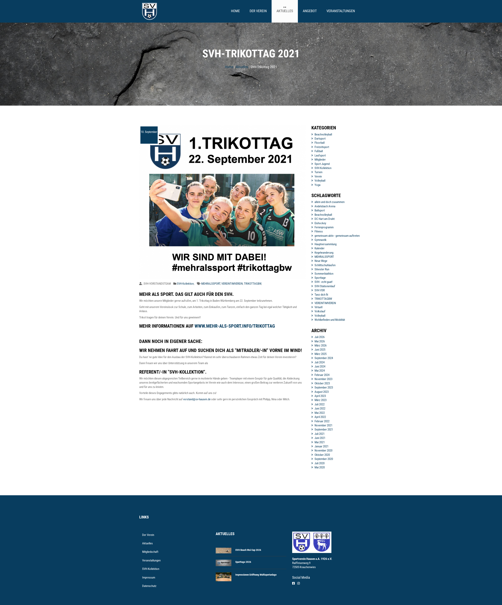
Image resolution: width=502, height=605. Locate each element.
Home (235, 11)
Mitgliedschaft (150, 552)
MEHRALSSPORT (210, 283)
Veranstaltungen (340, 11)
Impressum (148, 577)
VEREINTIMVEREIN (232, 283)
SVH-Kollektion (150, 569)
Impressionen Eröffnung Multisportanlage (255, 574)
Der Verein (258, 11)
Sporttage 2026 (243, 561)
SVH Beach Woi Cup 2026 (248, 549)
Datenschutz (149, 586)
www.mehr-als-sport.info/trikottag (235, 326)
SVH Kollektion (185, 283)
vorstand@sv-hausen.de (197, 399)
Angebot (310, 11)
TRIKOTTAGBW (252, 283)
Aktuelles (284, 11)
